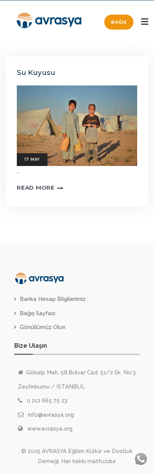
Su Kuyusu (36, 72)
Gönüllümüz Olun (42, 327)
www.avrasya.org (50, 428)
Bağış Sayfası (37, 313)
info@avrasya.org (51, 414)
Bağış (119, 22)
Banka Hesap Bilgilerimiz (53, 299)
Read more (36, 187)
